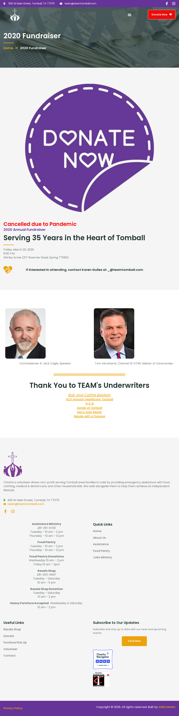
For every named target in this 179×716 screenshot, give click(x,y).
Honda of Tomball (89, 408)
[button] (130, 14)
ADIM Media (167, 707)
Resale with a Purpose (89, 416)
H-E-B (89, 403)
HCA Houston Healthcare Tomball (89, 399)
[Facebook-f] (167, 3)
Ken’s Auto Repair (89, 412)
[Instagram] (174, 3)
